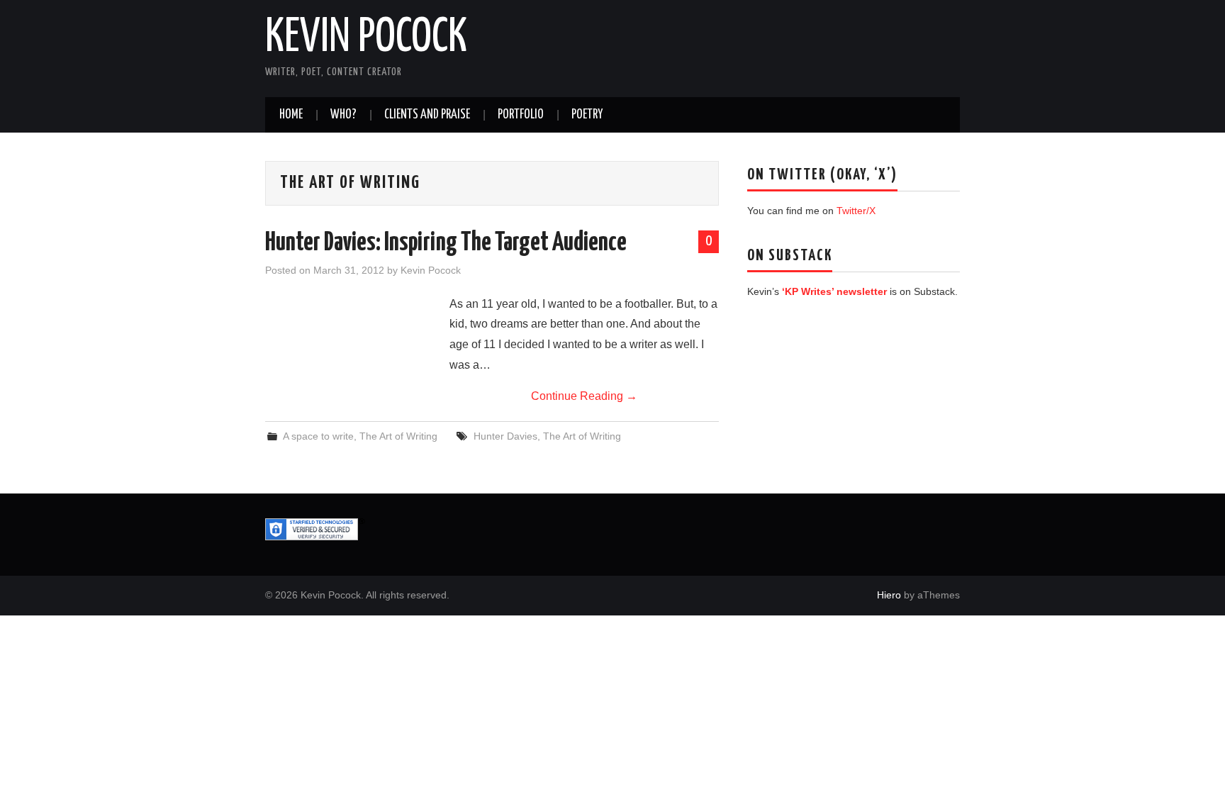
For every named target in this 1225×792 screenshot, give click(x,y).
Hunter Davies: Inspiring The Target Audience (446, 243)
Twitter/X (856, 210)
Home (291, 114)
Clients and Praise (427, 114)
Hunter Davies (505, 436)
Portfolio (521, 114)
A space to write (318, 436)
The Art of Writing (398, 436)
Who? (343, 114)
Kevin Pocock (366, 38)
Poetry (587, 114)
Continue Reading (584, 396)
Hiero (889, 595)
